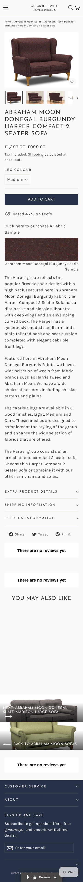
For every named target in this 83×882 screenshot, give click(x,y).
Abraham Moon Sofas (28, 21)
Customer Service (26, 786)
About (11, 799)
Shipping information (30, 504)
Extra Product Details (31, 491)
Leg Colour (18, 170)
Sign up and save (24, 815)
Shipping (36, 154)
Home (8, 21)
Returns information (30, 518)
